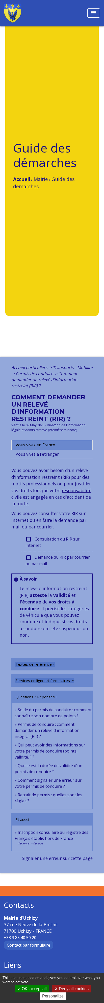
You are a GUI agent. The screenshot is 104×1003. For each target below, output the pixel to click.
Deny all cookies (73, 989)
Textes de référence (33, 664)
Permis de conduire (35, 373)
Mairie (41, 179)
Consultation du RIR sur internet (52, 542)
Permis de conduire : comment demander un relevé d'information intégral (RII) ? (47, 730)
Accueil (21, 179)
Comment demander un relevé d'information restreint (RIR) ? (44, 379)
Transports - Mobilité (73, 367)
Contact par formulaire (28, 945)
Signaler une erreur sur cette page (57, 858)
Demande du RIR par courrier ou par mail (57, 560)
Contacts (19, 905)
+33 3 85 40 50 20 (20, 937)
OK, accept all (34, 989)
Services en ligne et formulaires (43, 680)
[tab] (52, 445)
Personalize (53, 996)
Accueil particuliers (29, 367)
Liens (12, 965)
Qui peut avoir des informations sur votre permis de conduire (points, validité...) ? (50, 751)
